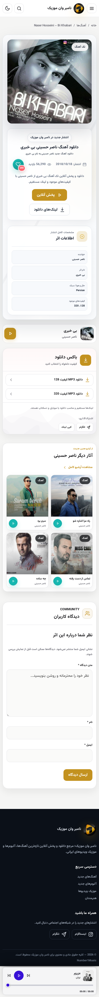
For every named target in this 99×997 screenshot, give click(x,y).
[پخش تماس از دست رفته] (57, 581)
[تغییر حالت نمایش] (7, 8)
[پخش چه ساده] (13, 581)
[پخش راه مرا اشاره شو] (57, 523)
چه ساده (41, 579)
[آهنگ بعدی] (28, 975)
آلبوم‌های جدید (87, 884)
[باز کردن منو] (91, 8)
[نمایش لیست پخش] (88, 975)
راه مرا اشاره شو (81, 521)
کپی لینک (66, 427)
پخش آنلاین (46, 195)
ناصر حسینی (84, 526)
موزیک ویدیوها (87, 891)
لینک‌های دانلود (46, 210)
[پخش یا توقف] (19, 975)
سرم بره (42, 521)
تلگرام (82, 427)
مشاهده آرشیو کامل (80, 467)
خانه (93, 25)
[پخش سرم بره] (13, 523)
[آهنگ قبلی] (9, 975)
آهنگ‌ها (81, 25)
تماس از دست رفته (79, 579)
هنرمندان (90, 898)
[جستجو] (19, 8)
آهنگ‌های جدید (86, 876)
